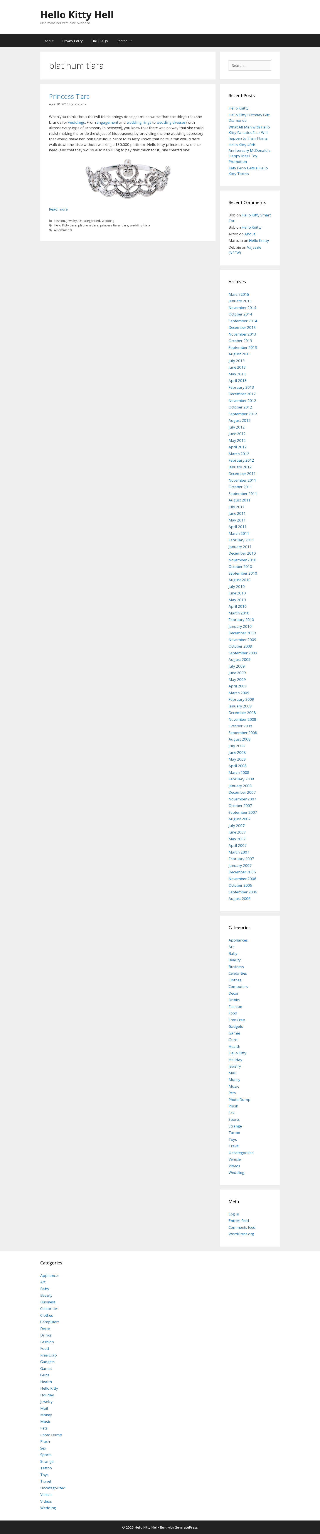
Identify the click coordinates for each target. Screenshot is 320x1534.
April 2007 (238, 845)
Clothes (235, 979)
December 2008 (242, 712)
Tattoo (234, 1132)
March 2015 (239, 294)
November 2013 (242, 334)
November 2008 (242, 719)
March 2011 (239, 533)
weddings (76, 122)
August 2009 (240, 659)
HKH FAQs (99, 41)
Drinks (234, 999)
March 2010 (239, 613)
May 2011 (237, 520)
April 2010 (238, 606)
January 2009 (240, 706)
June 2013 (237, 367)
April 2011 (238, 526)
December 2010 (242, 553)
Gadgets (236, 1026)
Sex (231, 1112)
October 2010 (240, 566)
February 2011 (241, 539)
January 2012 (240, 466)
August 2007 (240, 818)
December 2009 (242, 632)
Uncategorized (89, 221)
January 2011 (240, 546)
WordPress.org (241, 1233)
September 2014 (243, 320)
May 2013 (237, 373)
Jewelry (72, 221)
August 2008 (240, 739)
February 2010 (241, 619)
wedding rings (139, 122)
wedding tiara (140, 225)
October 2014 (240, 314)
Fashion (59, 221)
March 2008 (239, 772)
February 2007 (241, 858)
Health (234, 1046)
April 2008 (238, 765)
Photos (121, 41)
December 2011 (242, 473)
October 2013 (240, 340)
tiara (124, 225)
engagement (107, 122)
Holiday (235, 1059)
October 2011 (240, 486)
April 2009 (238, 686)
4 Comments (63, 230)
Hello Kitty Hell (77, 14)
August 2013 (240, 353)
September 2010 (243, 573)
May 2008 (237, 759)
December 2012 (242, 393)
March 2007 (239, 852)
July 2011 (237, 506)
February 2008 (241, 778)
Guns (233, 1039)
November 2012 (242, 400)
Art (231, 946)
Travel (234, 1145)
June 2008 (237, 752)
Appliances (238, 940)
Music (234, 1086)
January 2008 (240, 785)
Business (236, 966)
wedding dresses (171, 122)
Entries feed (239, 1220)
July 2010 (237, 586)
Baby (233, 953)
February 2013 (241, 387)
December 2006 (242, 871)
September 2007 (243, 812)
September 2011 (243, 493)
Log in (234, 1214)
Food (233, 1013)
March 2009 (239, 692)
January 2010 (240, 626)
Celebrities (238, 973)
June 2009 (237, 672)
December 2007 (242, 792)
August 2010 (240, 579)
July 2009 (237, 666)
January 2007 (240, 865)
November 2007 (242, 799)
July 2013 (237, 360)
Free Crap (237, 1019)
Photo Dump (239, 1099)
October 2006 (240, 885)
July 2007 (237, 825)
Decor (234, 993)
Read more (58, 209)
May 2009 (237, 679)
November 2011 (242, 480)
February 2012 (241, 460)
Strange (235, 1126)
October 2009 (240, 646)
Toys (233, 1139)
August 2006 (240, 898)
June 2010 (237, 593)
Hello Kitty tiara (65, 225)
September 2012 (243, 413)
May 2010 (237, 599)
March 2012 (239, 453)
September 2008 (243, 732)
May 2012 (237, 440)
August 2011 (240, 500)
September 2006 (243, 891)
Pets (232, 1092)
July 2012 (237, 427)
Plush (233, 1106)
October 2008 (240, 725)
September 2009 (243, 652)
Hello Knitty (239, 108)
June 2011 (237, 513)
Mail (232, 1072)
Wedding (108, 221)
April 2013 (238, 380)
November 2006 (242, 878)
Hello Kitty (237, 1052)
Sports (234, 1119)
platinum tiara (88, 225)
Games (235, 1033)
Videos (234, 1165)
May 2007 (237, 838)
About (49, 41)
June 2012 (237, 433)
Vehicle (235, 1159)
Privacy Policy (72, 41)
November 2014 (242, 307)
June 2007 (237, 832)
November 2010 (242, 559)
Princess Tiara (69, 96)
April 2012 (238, 446)
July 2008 (237, 745)
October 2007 (240, 805)
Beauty (235, 959)
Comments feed (242, 1227)
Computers (238, 986)
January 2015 (240, 300)
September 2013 (243, 347)
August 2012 (240, 420)
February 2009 (241, 699)
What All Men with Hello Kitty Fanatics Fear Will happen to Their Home (249, 133)
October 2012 (240, 407)
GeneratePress (186, 1527)
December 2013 (242, 327)
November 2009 (242, 639)
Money (234, 1079)
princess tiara (110, 225)
